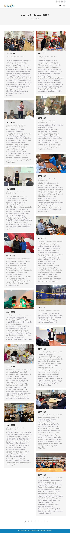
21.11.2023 (10, 366)
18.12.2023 (10, 189)
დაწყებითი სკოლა (43, 56)
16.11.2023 (10, 425)
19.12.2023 (42, 176)
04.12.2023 (42, 308)
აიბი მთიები (41, 241)
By (20, 56)
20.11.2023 (42, 412)
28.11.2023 (42, 349)
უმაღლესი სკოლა (11, 56)
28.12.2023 (10, 53)
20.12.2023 (10, 122)
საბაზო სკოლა (10, 125)
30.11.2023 (10, 312)
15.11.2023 (42, 475)
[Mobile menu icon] (64, 5)
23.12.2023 (42, 53)
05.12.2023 (10, 256)
